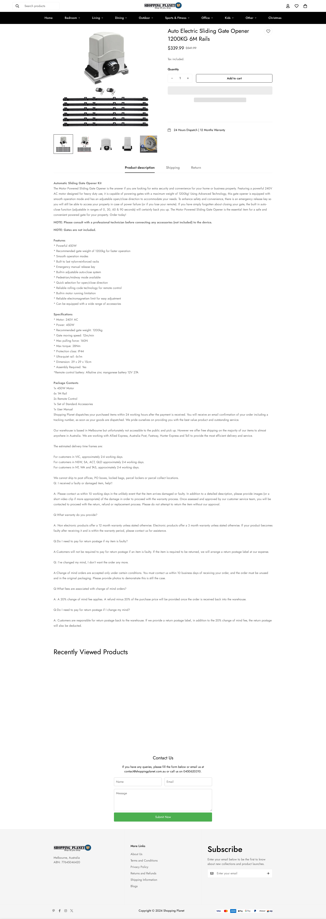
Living (96, 18)
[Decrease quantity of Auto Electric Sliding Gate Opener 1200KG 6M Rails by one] (172, 78)
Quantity (173, 69)
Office (205, 18)
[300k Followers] (59, 910)
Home (49, 18)
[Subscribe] (268, 873)
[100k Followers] (65, 910)
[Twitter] (71, 910)
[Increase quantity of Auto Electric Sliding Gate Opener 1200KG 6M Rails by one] (188, 78)
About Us (136, 854)
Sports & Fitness (175, 18)
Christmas (274, 18)
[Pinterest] (53, 910)
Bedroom (71, 18)
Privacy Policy (139, 867)
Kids (228, 18)
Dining (119, 18)
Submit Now (163, 817)
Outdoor (144, 18)
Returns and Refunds (143, 873)
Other (249, 18)
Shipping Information (144, 880)
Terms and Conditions (144, 860)
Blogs (134, 886)
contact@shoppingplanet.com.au (145, 771)
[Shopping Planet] (163, 6)
